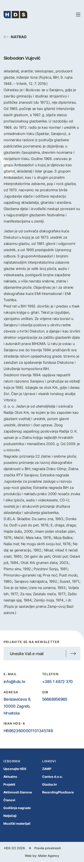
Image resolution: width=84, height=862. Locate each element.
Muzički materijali (16, 823)
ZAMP (46, 769)
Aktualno (10, 776)
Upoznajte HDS (14, 769)
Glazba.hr (49, 784)
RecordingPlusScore (58, 792)
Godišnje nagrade (17, 808)
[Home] (15, 14)
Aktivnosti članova (17, 792)
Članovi (9, 800)
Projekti (9, 784)
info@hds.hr (14, 681)
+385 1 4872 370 (57, 681)
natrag (19, 36)
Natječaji (10, 816)
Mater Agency (48, 856)
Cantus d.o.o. (52, 776)
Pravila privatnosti (47, 848)
